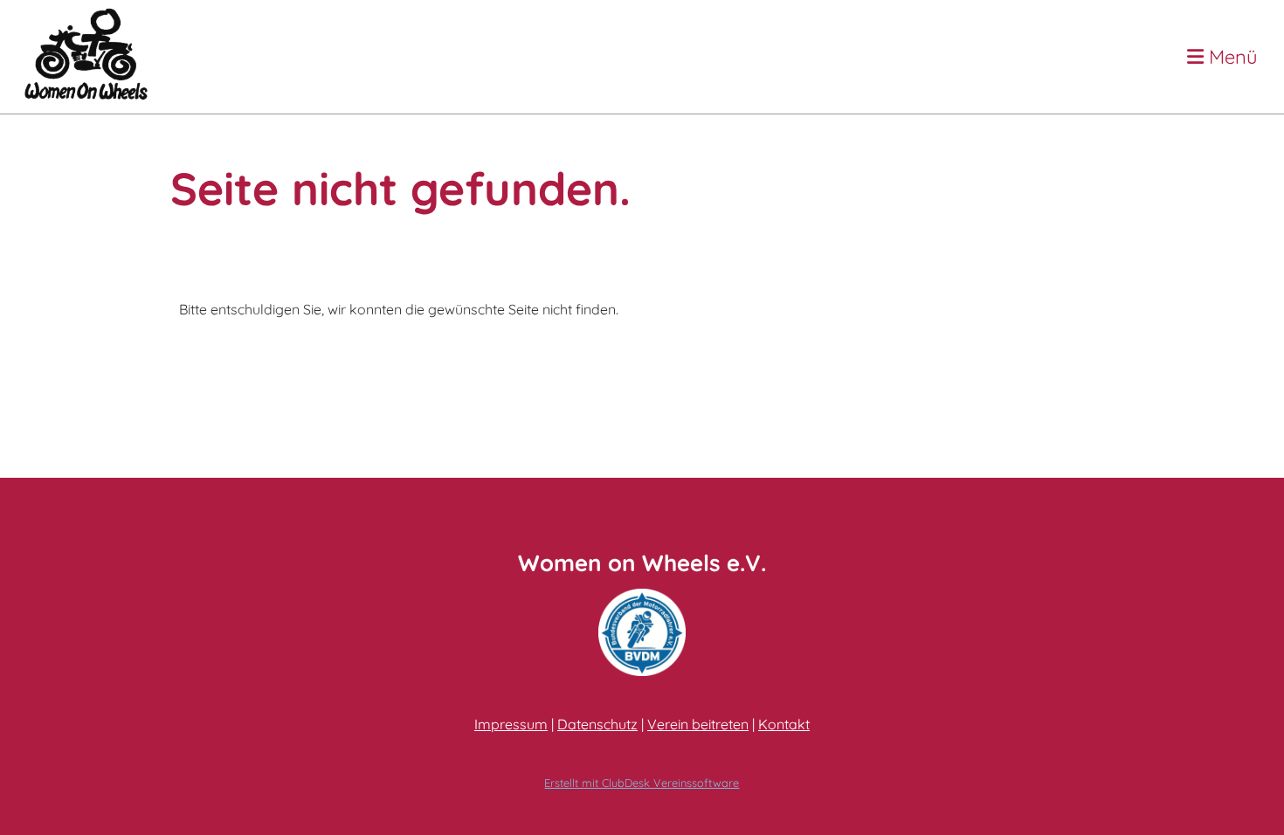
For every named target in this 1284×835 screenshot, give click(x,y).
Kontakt (784, 724)
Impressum (511, 724)
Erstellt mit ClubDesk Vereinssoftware (641, 783)
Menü (1231, 57)
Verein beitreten (698, 724)
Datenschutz (597, 724)
